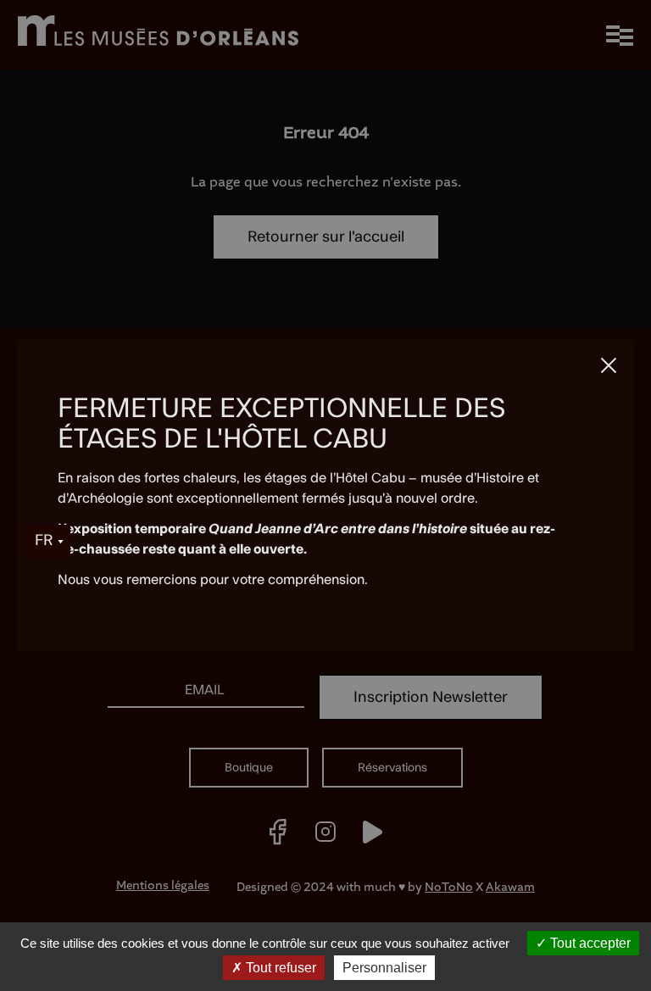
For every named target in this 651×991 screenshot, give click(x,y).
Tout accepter (589, 943)
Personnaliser (384, 967)
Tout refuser (279, 967)
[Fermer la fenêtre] (608, 365)
